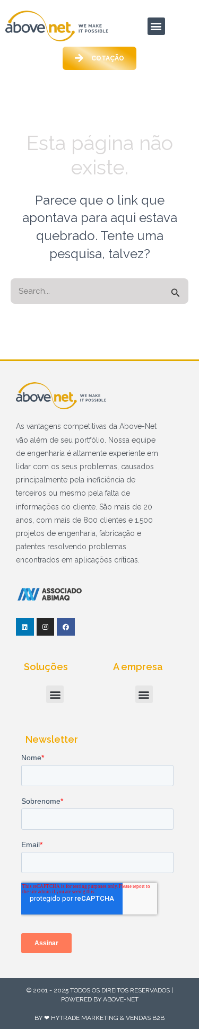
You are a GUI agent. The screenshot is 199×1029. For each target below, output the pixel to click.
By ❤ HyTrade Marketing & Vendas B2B (99, 1018)
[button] (156, 26)
